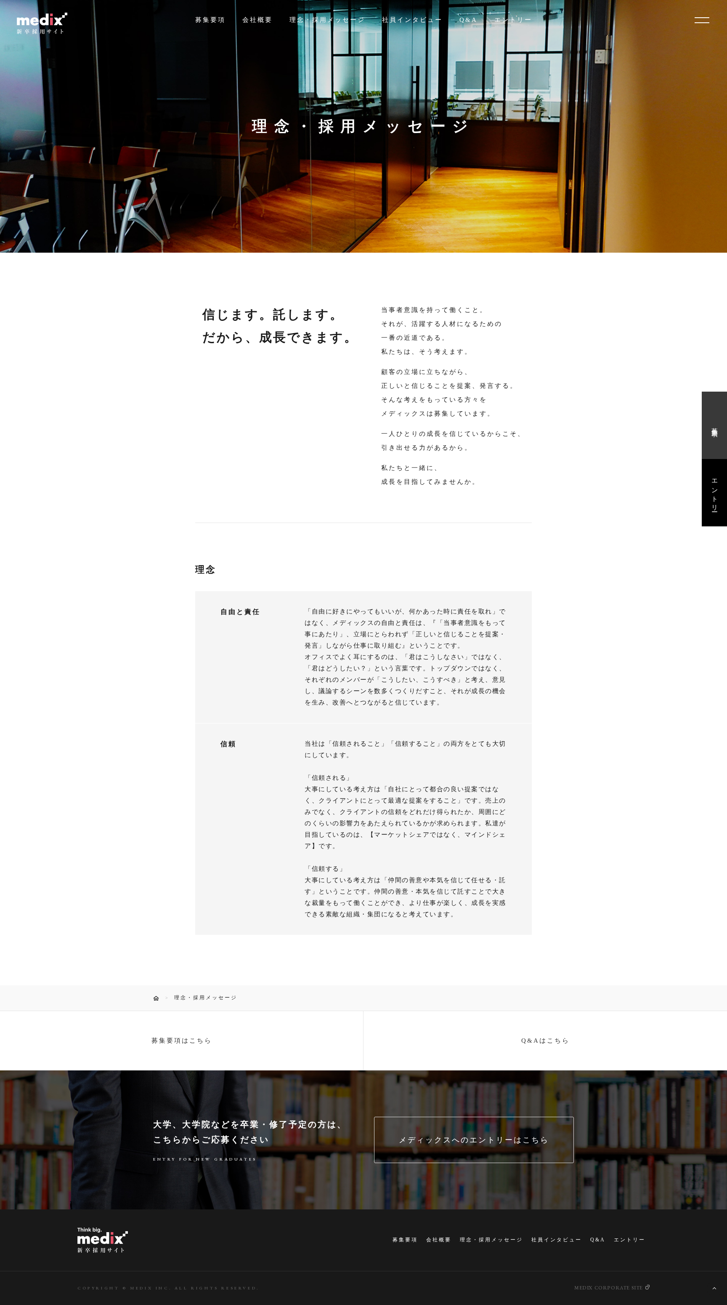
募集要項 (210, 19)
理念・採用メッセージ (327, 19)
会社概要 (257, 19)
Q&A (468, 19)
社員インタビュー (412, 19)
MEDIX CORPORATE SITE (608, 1287)
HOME (156, 998)
